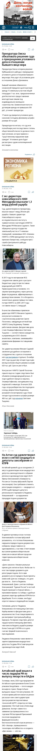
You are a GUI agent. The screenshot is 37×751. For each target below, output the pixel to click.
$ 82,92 (7, 32)
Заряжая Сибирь (11, 433)
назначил (19, 398)
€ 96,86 (13, 32)
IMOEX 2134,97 (27, 32)
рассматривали (12, 357)
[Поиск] (29, 27)
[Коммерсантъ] (3, 27)
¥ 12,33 (19, 32)
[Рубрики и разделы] (33, 27)
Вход (26, 27)
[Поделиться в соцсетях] (33, 49)
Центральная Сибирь (8, 44)
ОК (33, 38)
